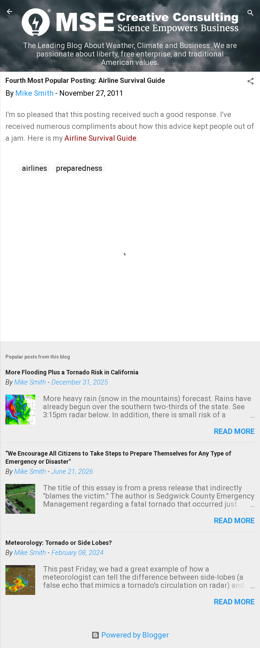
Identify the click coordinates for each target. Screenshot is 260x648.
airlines (34, 168)
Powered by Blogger (134, 635)
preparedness (79, 168)
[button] (250, 82)
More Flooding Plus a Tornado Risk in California (71, 372)
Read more (234, 431)
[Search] (250, 13)
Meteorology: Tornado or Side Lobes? (58, 542)
